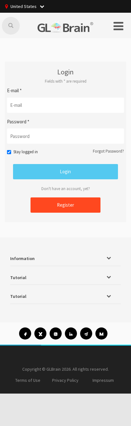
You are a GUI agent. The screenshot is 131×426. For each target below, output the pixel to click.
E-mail (14, 90)
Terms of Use (27, 380)
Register (65, 205)
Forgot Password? (108, 151)
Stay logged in (25, 152)
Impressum (103, 380)
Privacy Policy (65, 380)
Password (18, 122)
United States (24, 6)
